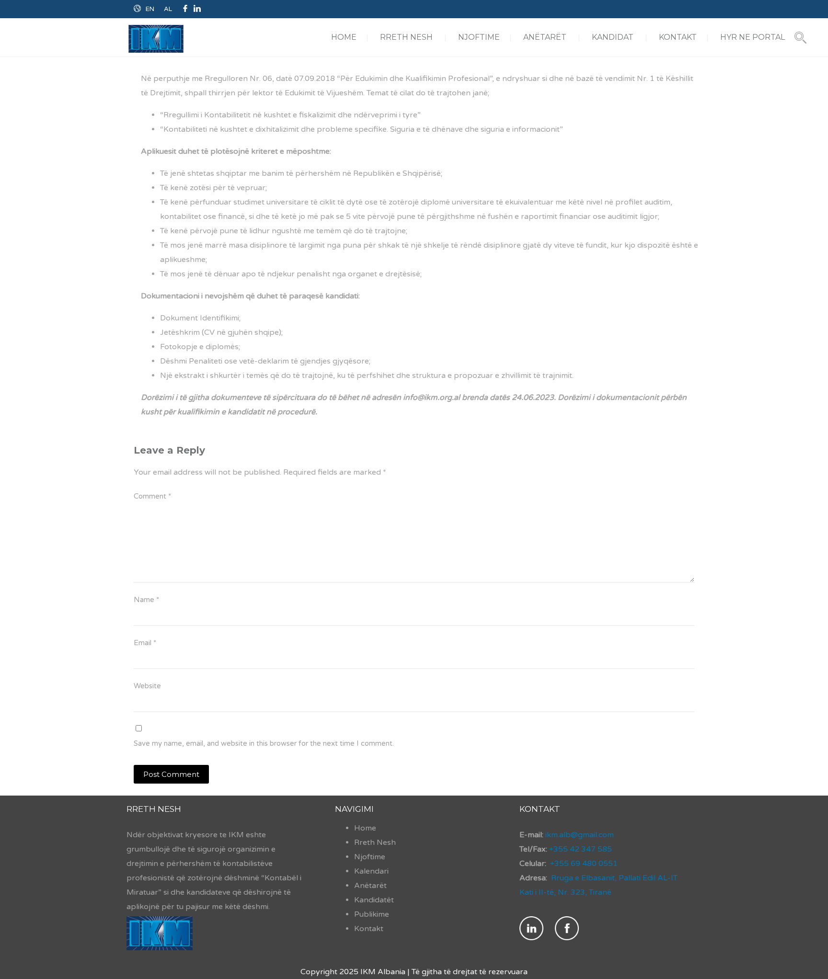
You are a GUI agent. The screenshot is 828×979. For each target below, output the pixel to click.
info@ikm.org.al (431, 397)
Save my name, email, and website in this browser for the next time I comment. (264, 743)
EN (150, 9)
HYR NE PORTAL (752, 37)
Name (146, 599)
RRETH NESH (406, 37)
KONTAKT (678, 37)
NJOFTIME (479, 37)
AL (168, 9)
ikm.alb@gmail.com (578, 835)
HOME (343, 37)
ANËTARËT (544, 37)
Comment (152, 496)
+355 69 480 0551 (584, 863)
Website (147, 686)
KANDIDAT (612, 37)
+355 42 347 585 (580, 849)
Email (145, 642)
